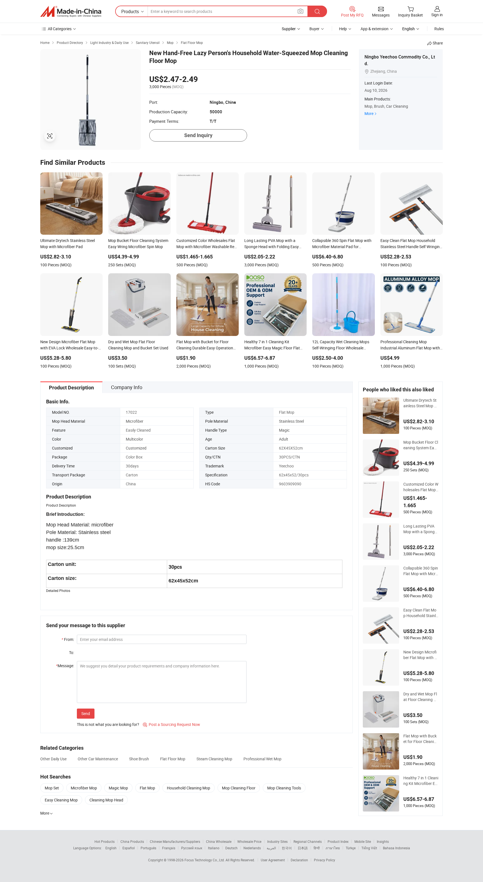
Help (343, 28)
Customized (136, 448)
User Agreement (273, 860)
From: (67, 639)
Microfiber (134, 421)
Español (128, 848)
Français (168, 848)
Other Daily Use (53, 758)
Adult (283, 439)
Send (85, 713)
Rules (439, 28)
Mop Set (52, 788)
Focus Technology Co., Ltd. (205, 860)
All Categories (60, 28)
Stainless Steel (291, 421)
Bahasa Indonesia (396, 848)
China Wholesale (218, 841)
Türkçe (351, 848)
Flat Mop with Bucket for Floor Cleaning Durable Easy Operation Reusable (420, 738)
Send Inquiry (198, 135)
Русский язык (191, 848)
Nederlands (252, 848)
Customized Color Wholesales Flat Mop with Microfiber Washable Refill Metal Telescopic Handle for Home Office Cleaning (420, 487)
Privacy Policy (324, 860)
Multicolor (134, 439)
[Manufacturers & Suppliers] (70, 11)
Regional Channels (307, 841)
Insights (383, 841)
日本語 (303, 848)
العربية (271, 848)
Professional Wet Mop (262, 758)
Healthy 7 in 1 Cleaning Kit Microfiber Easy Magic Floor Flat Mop (420, 780)
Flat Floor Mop (172, 758)
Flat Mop (147, 788)
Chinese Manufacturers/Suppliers (175, 841)
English (111, 848)
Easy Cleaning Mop (61, 800)
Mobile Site (362, 841)
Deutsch (231, 848)
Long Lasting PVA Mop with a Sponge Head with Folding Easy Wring (420, 529)
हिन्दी (317, 848)
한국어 (287, 848)
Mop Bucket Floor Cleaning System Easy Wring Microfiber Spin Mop (420, 445)
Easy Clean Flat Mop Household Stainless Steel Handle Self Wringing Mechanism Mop (420, 612)
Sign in (437, 14)
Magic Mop (118, 788)
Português (148, 848)
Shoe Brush (139, 758)
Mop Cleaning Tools (284, 788)
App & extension (375, 28)
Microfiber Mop (84, 788)
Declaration (299, 860)
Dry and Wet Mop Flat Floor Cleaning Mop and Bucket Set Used (420, 696)
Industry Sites (277, 841)
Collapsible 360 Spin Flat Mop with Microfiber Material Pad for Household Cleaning (420, 571)
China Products (132, 841)
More (368, 113)
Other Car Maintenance (98, 758)
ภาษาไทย (333, 848)
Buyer (314, 28)
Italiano (213, 848)
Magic (284, 430)
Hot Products (104, 841)
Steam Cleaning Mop (214, 758)
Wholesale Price (249, 841)
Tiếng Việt (369, 848)
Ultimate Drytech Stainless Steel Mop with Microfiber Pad (420, 403)
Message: (65, 665)
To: (71, 652)
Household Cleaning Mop (188, 788)
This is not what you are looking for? (108, 724)
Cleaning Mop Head (106, 800)
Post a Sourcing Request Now (171, 724)
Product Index (338, 841)
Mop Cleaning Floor (238, 788)
